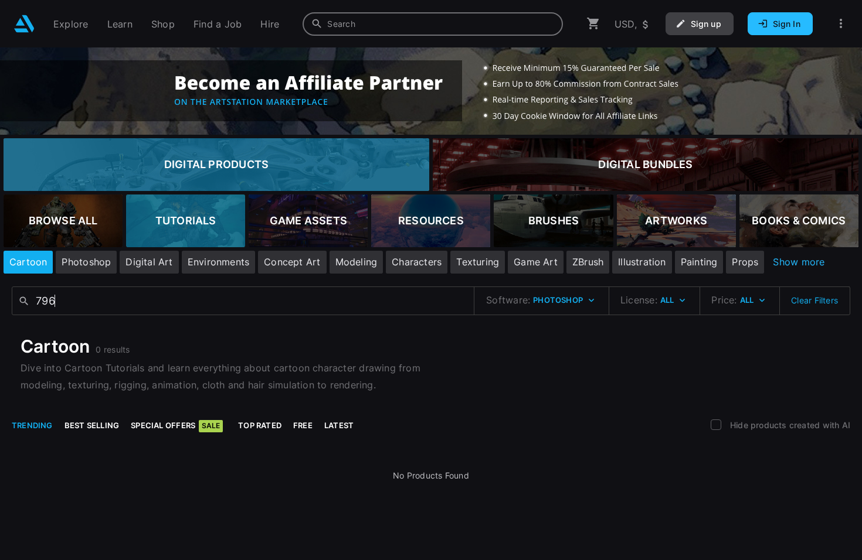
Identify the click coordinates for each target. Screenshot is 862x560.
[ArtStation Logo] (24, 24)
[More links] (841, 24)
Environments (219, 262)
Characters (417, 262)
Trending (32, 425)
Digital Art (148, 262)
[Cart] (593, 24)
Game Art (536, 262)
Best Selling (92, 425)
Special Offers (175, 425)
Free (303, 425)
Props (745, 262)
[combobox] (433, 24)
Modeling (356, 262)
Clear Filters (814, 300)
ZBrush (587, 262)
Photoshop (86, 262)
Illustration (642, 262)
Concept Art (292, 262)
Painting (699, 262)
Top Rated (259, 425)
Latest (339, 425)
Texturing (477, 262)
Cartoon (28, 262)
